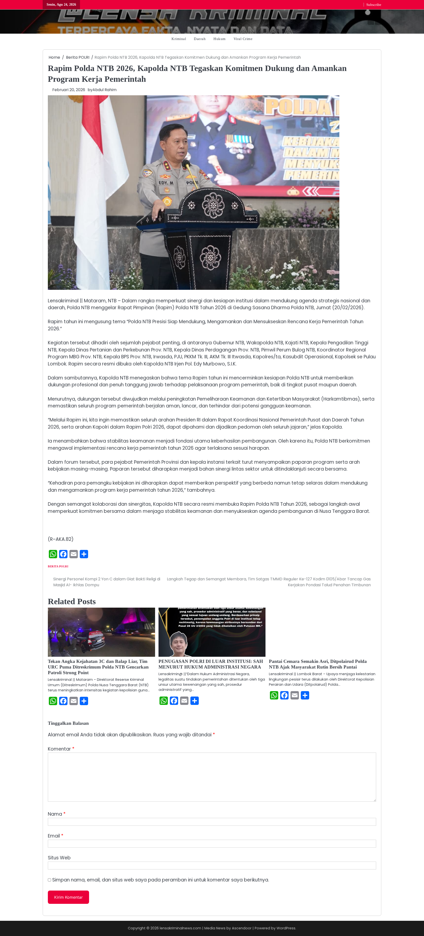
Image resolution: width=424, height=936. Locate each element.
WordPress (286, 928)
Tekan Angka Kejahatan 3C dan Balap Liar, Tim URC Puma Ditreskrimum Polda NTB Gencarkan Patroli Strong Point (98, 667)
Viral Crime (243, 39)
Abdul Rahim (105, 90)
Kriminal (179, 39)
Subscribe (373, 5)
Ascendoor (242, 928)
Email (55, 836)
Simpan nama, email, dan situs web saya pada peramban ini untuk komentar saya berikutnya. (160, 880)
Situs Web (59, 857)
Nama (57, 814)
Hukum (219, 39)
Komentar (61, 749)
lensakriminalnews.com (180, 928)
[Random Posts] (47, 21)
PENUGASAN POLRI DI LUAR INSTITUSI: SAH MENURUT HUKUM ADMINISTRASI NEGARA (211, 664)
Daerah (200, 39)
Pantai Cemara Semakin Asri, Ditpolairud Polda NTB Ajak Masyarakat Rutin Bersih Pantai (318, 664)
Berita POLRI (58, 566)
